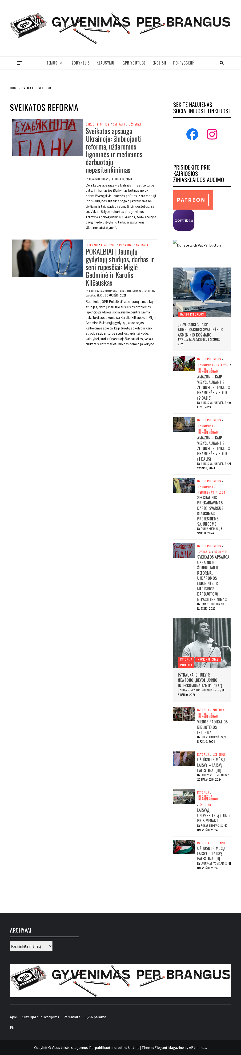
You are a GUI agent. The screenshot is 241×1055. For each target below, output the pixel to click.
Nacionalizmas (208, 659)
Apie (13, 1016)
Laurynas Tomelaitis (214, 775)
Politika (186, 665)
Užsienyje (135, 124)
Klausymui (106, 63)
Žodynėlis (81, 63)
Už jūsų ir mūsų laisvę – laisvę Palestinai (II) (211, 853)
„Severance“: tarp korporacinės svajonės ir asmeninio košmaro (200, 329)
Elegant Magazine (169, 1047)
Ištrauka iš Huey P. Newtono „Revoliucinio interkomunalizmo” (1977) (200, 680)
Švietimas (206, 804)
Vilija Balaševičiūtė (193, 339)
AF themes (197, 1047)
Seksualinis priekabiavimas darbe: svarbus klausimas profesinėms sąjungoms (210, 511)
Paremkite (72, 1016)
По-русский (184, 63)
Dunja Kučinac (210, 529)
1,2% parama (95, 1016)
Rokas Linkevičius (212, 737)
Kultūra (219, 709)
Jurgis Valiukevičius (214, 403)
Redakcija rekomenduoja (208, 370)
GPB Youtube (134, 63)
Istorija (186, 659)
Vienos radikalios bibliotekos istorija (212, 727)
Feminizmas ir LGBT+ (212, 492)
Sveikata (119, 124)
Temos (51, 63)
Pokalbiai (126, 244)
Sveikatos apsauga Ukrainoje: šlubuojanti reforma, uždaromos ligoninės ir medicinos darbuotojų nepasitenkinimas (114, 150)
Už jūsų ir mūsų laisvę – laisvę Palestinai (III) (211, 765)
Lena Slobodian (99, 179)
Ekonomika (205, 364)
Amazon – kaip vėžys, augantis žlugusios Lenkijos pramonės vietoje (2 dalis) (213, 387)
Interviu (92, 244)
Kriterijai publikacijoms (40, 1016)
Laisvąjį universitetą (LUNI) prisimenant (213, 815)
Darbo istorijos (97, 124)
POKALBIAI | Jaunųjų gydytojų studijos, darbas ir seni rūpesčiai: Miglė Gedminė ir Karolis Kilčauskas (120, 267)
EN (12, 1027)
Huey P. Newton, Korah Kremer (200, 690)
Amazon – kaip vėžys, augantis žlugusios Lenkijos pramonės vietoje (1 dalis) (213, 448)
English (159, 63)
